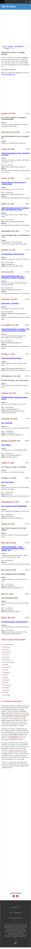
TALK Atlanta (6, 445)
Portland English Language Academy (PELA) (14, 398)
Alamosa (6, 654)
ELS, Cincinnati (6, 423)
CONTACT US (15, 907)
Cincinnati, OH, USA (9, 419)
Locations (10, 46)
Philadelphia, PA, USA (10, 502)
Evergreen (7, 667)
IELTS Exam (9, 6)
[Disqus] (15, 792)
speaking (26, 715)
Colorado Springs (9, 644)
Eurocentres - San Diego (10, 303)
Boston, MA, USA (8, 617)
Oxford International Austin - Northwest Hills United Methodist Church (15, 208)
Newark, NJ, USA (8, 524)
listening (10, 715)
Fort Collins (7, 695)
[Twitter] (17, 896)
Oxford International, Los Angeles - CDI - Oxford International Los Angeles (15, 330)
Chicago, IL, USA (8, 354)
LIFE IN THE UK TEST (15, 917)
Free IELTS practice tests (8, 74)
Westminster (7, 685)
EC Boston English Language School (14, 622)
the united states (18, 46)
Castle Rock (7, 652)
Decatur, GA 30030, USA (10, 441)
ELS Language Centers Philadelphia (14, 506)
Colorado (6, 680)
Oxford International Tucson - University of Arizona (15, 154)
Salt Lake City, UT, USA (10, 132)
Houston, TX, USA (8, 250)
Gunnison (6, 690)
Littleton (6, 664)
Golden (6, 677)
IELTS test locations (14, 736)
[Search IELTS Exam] (26, 2)
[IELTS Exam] (2, 1)
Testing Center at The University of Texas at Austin (13, 183)
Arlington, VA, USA (8, 478)
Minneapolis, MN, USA (10, 231)
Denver (6, 675)
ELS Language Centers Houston (12, 254)
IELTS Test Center (7, 482)
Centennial (7, 659)
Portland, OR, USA (8, 393)
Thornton (6, 687)
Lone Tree (7, 657)
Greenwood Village (9, 662)
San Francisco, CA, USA (10, 376)
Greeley (6, 692)
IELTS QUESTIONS (15, 912)
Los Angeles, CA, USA (10, 325)
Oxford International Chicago (11, 358)
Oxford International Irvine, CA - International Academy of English (13, 277)
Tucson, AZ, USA (7, 149)
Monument (7, 647)
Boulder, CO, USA (8, 113)
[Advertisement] (15, 27)
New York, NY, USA (8, 543)
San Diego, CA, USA (9, 299)
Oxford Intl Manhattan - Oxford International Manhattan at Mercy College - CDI (13, 548)
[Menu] (29, 2)
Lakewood (7, 672)
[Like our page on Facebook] (15, 943)
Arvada (6, 682)
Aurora (6, 669)
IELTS (4, 46)
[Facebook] (14, 896)
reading (15, 715)
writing (19, 715)
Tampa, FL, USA (7, 463)
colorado (6, 48)
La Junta (6, 649)
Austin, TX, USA (7, 178)
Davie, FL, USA (7, 594)
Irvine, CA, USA (7, 272)
